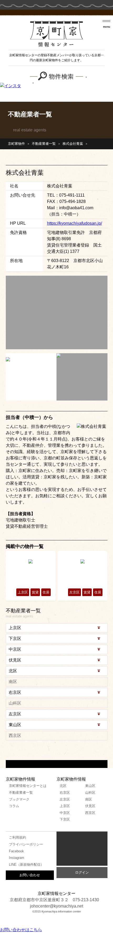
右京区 (65, 792)
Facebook (16, 851)
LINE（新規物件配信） (26, 865)
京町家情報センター (82, 849)
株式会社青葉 (73, 144)
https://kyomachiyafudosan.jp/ (74, 223)
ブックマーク (19, 799)
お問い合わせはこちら (21, 929)
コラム (14, 806)
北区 (63, 786)
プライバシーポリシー (26, 844)
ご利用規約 (17, 837)
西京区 (90, 813)
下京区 (65, 819)
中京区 (65, 813)
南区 (88, 799)
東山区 (90, 786)
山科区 (90, 792)
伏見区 (90, 806)
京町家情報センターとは (28, 786)
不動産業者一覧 (44, 144)
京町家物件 (16, 144)
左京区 (65, 799)
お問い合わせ (29, 875)
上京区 (65, 806)
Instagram (16, 858)
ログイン (82, 872)
